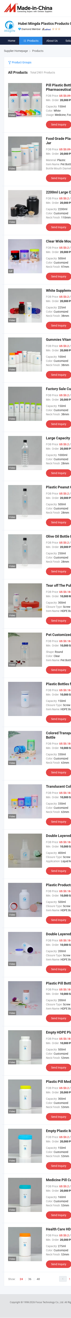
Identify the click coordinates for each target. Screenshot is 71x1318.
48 (38, 1279)
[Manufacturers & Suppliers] (29, 8)
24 (21, 1279)
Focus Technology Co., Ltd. (50, 1302)
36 (29, 1279)
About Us (52, 41)
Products (32, 41)
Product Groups (21, 62)
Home (11, 41)
